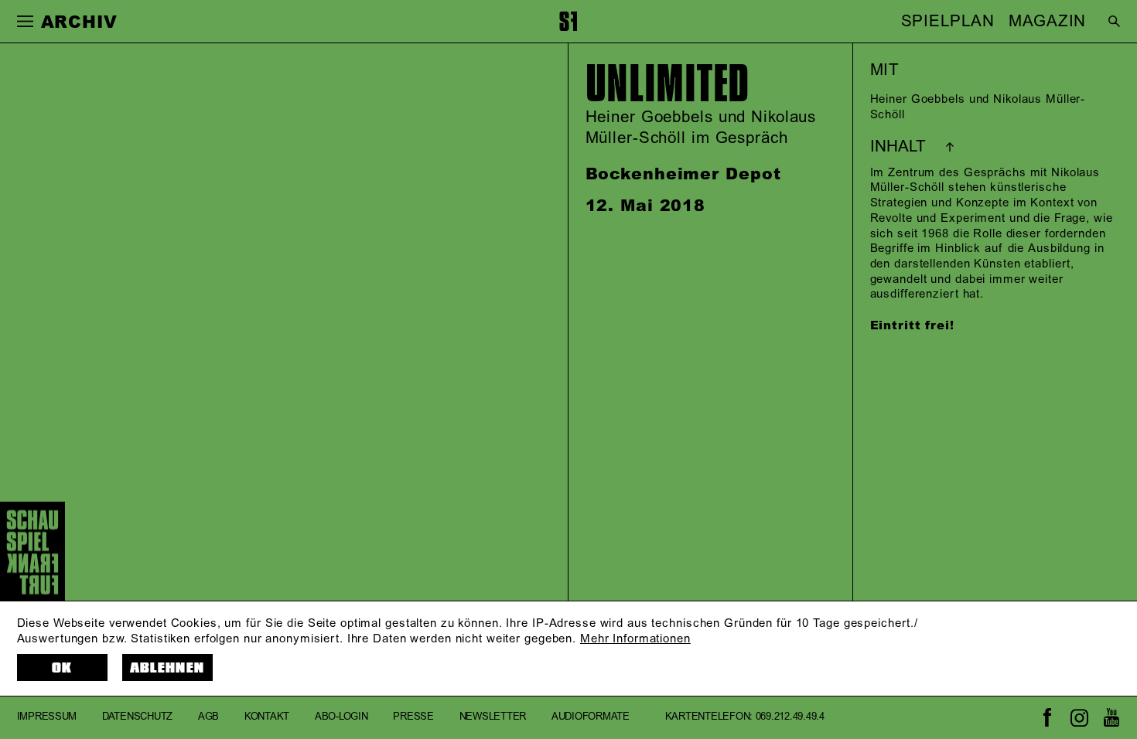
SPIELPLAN (948, 22)
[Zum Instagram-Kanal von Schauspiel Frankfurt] (1079, 718)
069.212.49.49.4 (790, 717)
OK (62, 668)
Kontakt (266, 717)
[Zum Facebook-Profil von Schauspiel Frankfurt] (1047, 718)
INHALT (898, 147)
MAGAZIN (1047, 22)
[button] (25, 21)
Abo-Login (341, 717)
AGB (208, 717)
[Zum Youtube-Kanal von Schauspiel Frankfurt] (1111, 718)
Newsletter (492, 717)
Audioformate (590, 717)
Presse (413, 717)
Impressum (47, 717)
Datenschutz (137, 717)
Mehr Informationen (635, 639)
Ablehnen (167, 668)
